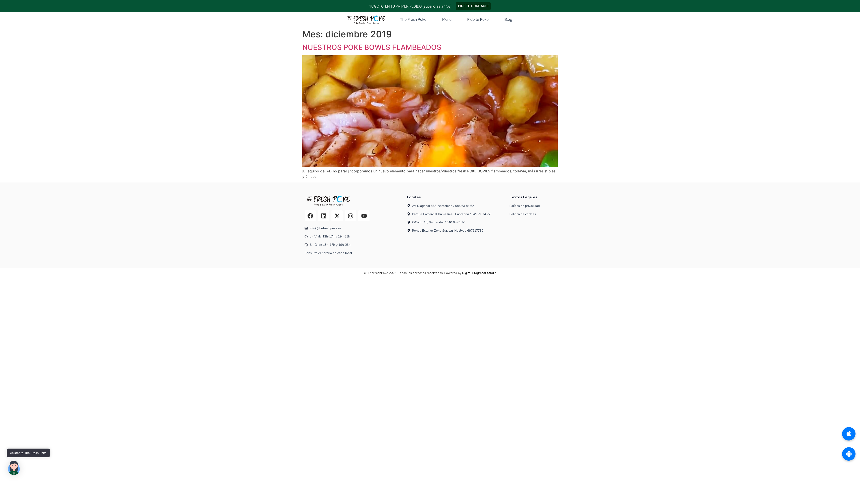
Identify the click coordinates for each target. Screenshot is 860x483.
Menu (447, 19)
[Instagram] (350, 215)
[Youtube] (364, 215)
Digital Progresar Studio (479, 273)
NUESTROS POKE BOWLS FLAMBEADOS (371, 47)
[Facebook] (310, 215)
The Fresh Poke (413, 19)
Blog (508, 19)
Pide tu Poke (478, 19)
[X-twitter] (337, 215)
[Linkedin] (323, 215)
